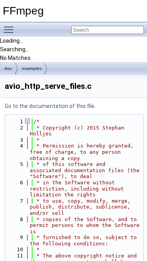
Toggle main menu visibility (10, 29)
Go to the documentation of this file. (50, 106)
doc (8, 68)
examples (32, 68)
